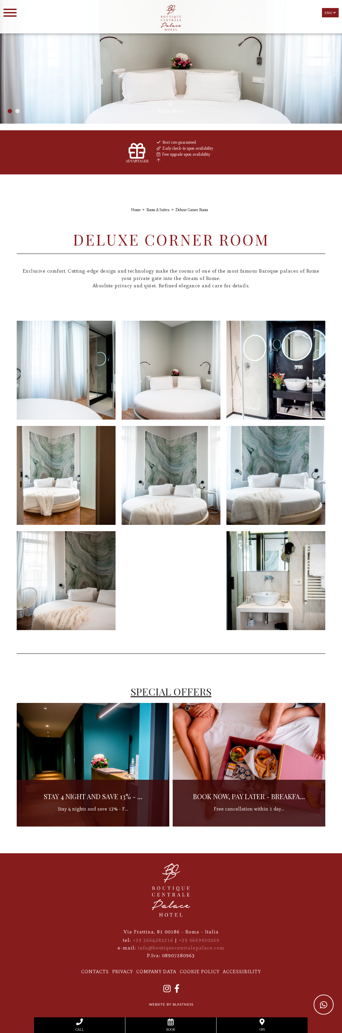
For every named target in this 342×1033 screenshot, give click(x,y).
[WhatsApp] (324, 1005)
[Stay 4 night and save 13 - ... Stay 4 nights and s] (249, 825)
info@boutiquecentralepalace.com (181, 948)
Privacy (122, 972)
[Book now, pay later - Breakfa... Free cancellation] (93, 825)
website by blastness (171, 1004)
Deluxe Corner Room (191, 209)
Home (136, 209)
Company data (156, 972)
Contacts (95, 972)
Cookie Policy (199, 972)
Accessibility (242, 972)
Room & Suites (158, 209)
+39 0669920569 (199, 940)
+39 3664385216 (153, 940)
